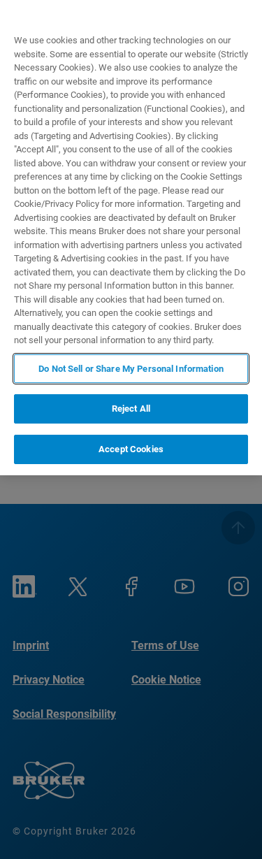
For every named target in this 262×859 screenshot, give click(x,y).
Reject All (131, 408)
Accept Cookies (131, 449)
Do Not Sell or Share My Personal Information (131, 368)
